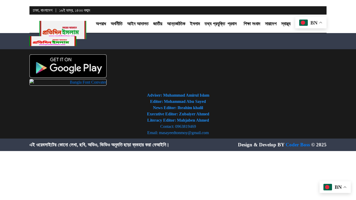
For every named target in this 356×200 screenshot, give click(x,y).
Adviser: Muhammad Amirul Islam (178, 95)
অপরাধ (101, 23)
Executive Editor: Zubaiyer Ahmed (178, 114)
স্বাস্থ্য (286, 23)
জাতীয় (157, 23)
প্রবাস (232, 23)
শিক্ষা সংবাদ (252, 23)
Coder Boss (298, 144)
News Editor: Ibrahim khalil (178, 107)
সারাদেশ (271, 23)
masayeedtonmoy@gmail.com (184, 132)
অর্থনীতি (116, 23)
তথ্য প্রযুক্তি (215, 23)
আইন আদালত (138, 23)
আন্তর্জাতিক (176, 23)
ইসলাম (195, 23)
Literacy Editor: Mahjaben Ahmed (178, 120)
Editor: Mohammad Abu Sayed (178, 101)
